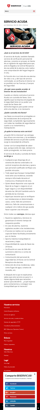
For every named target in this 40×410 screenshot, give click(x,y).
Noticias (25, 25)
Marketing (9, 25)
